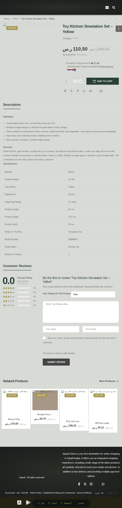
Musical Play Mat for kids (20, 419)
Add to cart (104, 81)
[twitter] (85, 484)
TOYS (15, 19)
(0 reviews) (82, 55)
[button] (113, 7)
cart (18, 493)
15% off (12, 395)
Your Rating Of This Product (57, 293)
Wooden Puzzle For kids (48, 414)
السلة (54, 503)
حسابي (81, 503)
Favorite (24, 493)
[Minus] (75, 81)
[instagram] (91, 484)
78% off (12, 28)
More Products (107, 381)
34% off (41, 395)
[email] (97, 484)
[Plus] (80, 81)
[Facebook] (65, 90)
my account (10, 493)
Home (6, 19)
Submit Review (56, 362)
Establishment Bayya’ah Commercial (59, 493)
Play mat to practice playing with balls (83, 421)
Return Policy (36, 493)
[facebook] (79, 484)
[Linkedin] (90, 90)
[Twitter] (71, 90)
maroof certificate (84, 493)
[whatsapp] (103, 484)
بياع (42, 503)
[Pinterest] (77, 90)
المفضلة (67, 503)
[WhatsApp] (84, 90)
